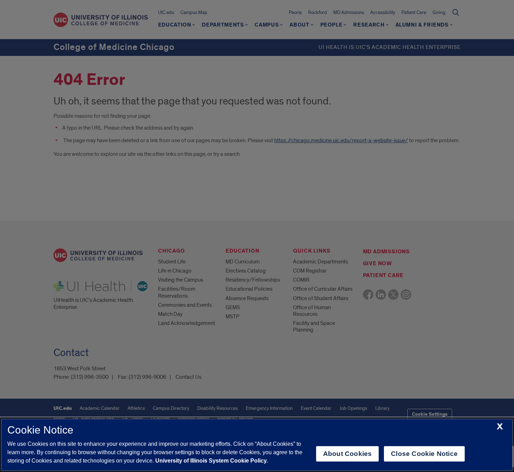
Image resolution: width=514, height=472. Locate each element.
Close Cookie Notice (424, 453)
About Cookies (347, 453)
